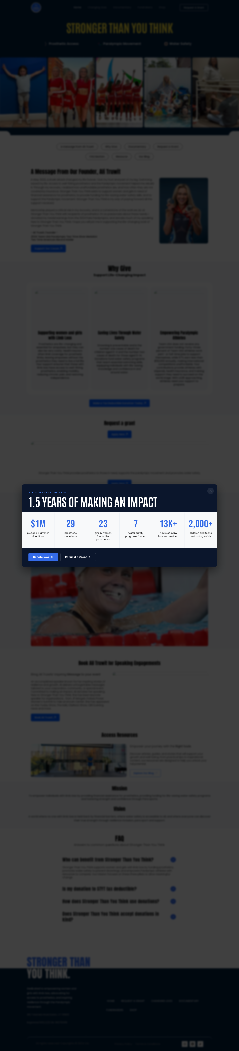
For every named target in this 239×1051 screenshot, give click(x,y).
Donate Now (41, 557)
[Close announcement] (210, 491)
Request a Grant (76, 557)
